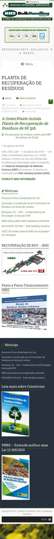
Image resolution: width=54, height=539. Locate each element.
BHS (25, 105)
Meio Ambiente (28, 98)
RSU (15, 112)
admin (8, 98)
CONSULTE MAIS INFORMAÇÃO (18, 179)
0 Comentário (30, 112)
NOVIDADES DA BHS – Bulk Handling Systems (26, 226)
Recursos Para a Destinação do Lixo (21, 198)
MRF (29, 105)
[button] (44, 519)
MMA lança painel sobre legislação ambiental (25, 221)
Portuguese (33, 2)
